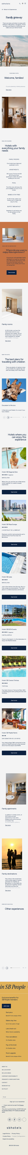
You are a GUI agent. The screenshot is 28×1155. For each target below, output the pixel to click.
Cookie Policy (7, 1136)
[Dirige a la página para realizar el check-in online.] (17, 3)
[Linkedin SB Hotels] (24, 1119)
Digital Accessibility (8, 1139)
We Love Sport (6, 1069)
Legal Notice (6, 1133)
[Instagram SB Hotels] (9, 1119)
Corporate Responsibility (10, 1076)
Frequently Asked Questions (10, 1079)
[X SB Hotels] (19, 1119)
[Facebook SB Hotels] (14, 1119)
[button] (4, 417)
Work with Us (6, 1085)
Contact (4, 1082)
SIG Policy (5, 1089)
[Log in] (22, 3)
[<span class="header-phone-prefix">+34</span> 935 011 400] (20, 3)
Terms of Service (20, 1110)
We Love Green (6, 1073)
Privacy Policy (8, 1110)
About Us (4, 1066)
